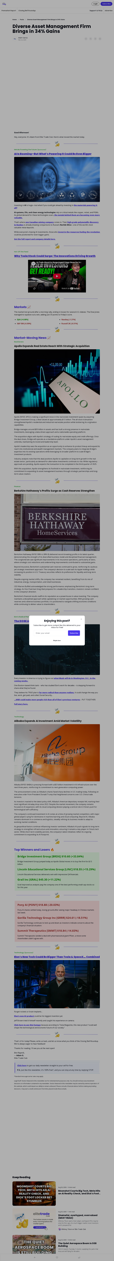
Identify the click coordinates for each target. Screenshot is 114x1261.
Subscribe (74, 633)
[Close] (81, 619)
